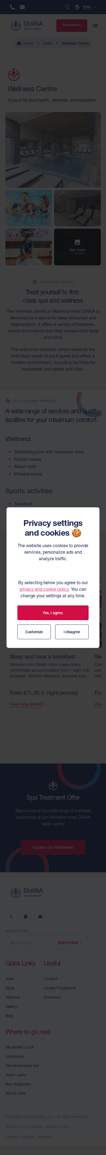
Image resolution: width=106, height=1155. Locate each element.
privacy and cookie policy (44, 589)
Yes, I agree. (53, 612)
